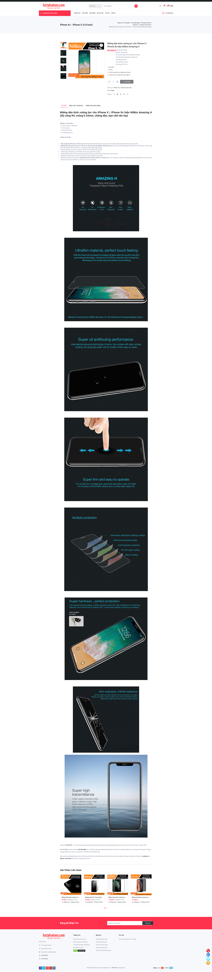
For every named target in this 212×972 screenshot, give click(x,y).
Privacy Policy (112, 501)
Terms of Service (121, 501)
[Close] (137, 456)
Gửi (106, 507)
